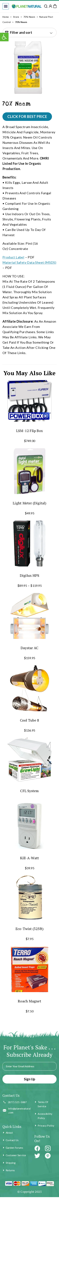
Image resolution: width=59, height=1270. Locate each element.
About (9, 1132)
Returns (10, 1170)
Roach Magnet (29, 1001)
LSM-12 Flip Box (29, 430)
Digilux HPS (29, 575)
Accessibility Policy (45, 1115)
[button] (5, 6)
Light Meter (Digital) (29, 503)
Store (16, 16)
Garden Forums (14, 1147)
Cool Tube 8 (29, 720)
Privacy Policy (46, 1125)
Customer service (16, 1155)
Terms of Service (43, 1104)
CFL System (29, 790)
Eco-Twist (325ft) (30, 928)
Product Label (13, 257)
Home (5, 16)
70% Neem (29, 16)
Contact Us (12, 1140)
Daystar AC (29, 647)
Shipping (11, 1162)
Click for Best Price (27, 116)
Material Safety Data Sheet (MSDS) (29, 262)
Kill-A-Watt (29, 858)
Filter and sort (21, 32)
